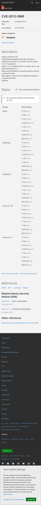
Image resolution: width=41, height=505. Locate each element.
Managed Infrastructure (29, 423)
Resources (5, 459)
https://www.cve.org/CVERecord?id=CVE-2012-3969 (20, 323)
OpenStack (6, 338)
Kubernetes (6, 347)
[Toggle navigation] (38, 8)
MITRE (4, 288)
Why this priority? (8, 42)
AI (2, 423)
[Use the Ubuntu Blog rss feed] (34, 464)
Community (13, 456)
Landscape (5, 395)
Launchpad (17, 288)
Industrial (15, 439)
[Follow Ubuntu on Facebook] (8, 464)
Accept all (31, 499)
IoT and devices (23, 426)
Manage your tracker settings (13, 499)
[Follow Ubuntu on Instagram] (18, 464)
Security (5, 390)
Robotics (5, 362)
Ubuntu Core (6, 371)
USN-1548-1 (6, 301)
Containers (6, 399)
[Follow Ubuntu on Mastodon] (3, 464)
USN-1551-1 (6, 309)
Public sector (24, 439)
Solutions (5, 418)
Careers (22, 456)
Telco (32, 439)
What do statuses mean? (28, 273)
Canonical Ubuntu (8, 2)
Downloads (6, 404)
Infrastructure (14, 423)
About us (5, 456)
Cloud (4, 385)
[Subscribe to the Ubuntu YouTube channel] (23, 464)
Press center (14, 459)
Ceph (3, 343)
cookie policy (7, 494)
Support (4, 409)
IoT (3, 366)
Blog (28, 456)
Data (6, 423)
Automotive (6, 439)
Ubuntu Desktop (8, 376)
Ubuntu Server (7, 381)
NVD (9, 288)
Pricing (4, 414)
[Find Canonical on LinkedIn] (13, 464)
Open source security (9, 426)
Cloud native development (11, 429)
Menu (37, 3)
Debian (25, 288)
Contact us (7, 451)
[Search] (32, 3)
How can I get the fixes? (10, 273)
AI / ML (4, 357)
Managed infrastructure (10, 352)
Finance (4, 442)
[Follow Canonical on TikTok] (29, 464)
